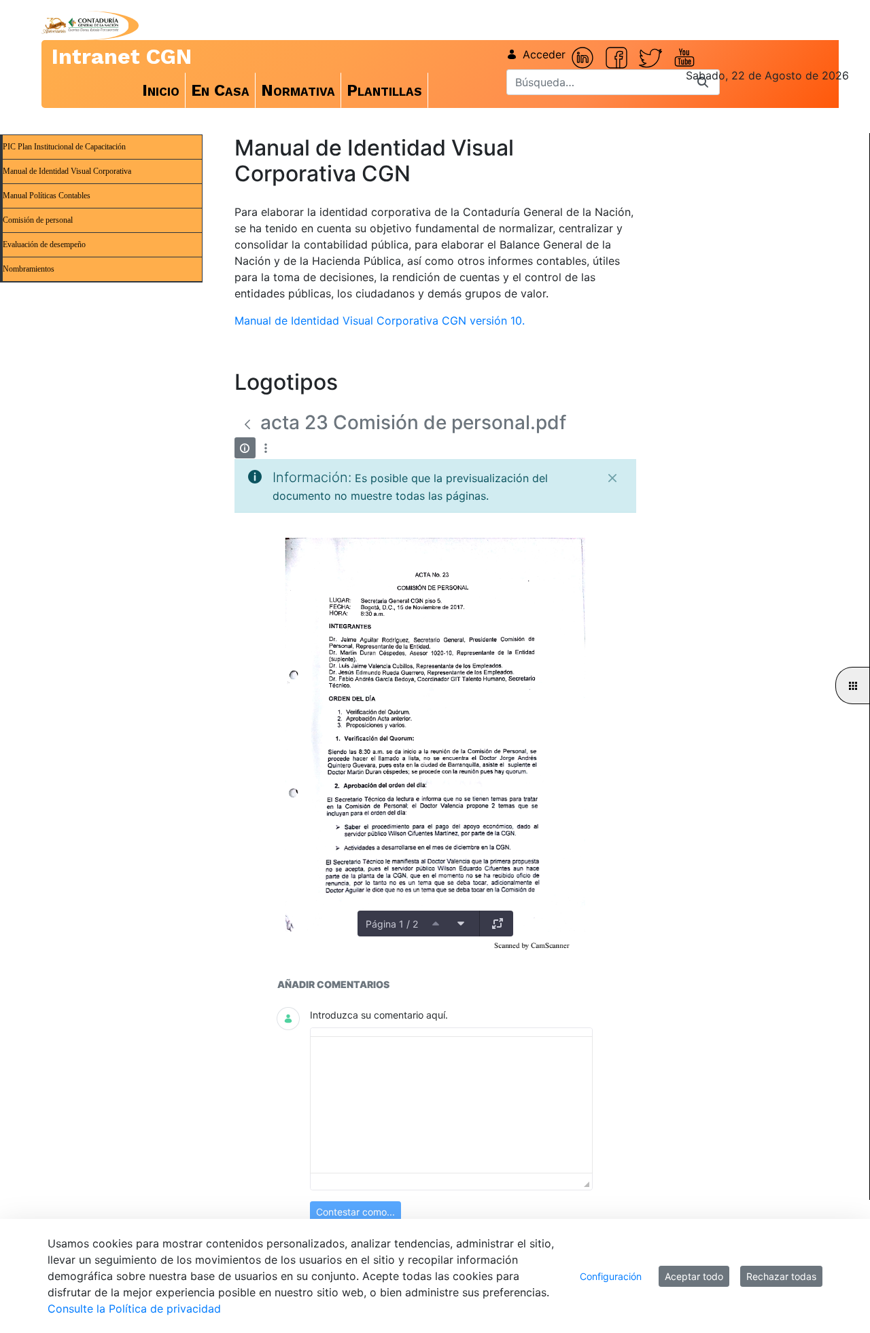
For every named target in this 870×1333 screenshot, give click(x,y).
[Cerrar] (612, 478)
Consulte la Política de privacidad (134, 1308)
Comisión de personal (38, 220)
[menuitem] (161, 90)
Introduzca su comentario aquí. (379, 1015)
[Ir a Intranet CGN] (79, 25)
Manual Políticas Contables (46, 195)
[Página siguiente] (461, 923)
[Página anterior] (436, 923)
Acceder (544, 54)
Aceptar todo (694, 1276)
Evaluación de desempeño (44, 244)
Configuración (611, 1276)
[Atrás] (247, 424)
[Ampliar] (497, 923)
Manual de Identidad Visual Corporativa (67, 171)
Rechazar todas (781, 1276)
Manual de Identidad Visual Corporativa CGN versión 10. (379, 320)
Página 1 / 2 (392, 924)
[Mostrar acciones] (266, 447)
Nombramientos (28, 269)
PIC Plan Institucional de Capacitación (64, 146)
